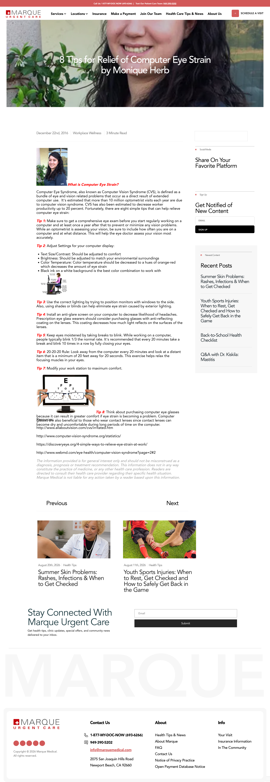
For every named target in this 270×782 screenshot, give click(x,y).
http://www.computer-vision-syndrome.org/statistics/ (78, 436)
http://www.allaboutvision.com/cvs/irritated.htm (74, 428)
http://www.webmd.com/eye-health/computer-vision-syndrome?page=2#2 (96, 452)
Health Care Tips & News (184, 14)
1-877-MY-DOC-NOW (111, 3)
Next (172, 503)
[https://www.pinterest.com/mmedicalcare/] (36, 743)
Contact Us (163, 754)
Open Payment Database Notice (180, 766)
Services (57, 14)
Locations (78, 14)
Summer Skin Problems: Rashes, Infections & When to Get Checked (225, 281)
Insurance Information (234, 741)
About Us (215, 14)
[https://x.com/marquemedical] (16, 743)
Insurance (99, 14)
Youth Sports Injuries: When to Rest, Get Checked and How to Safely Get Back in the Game (220, 310)
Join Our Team (151, 14)
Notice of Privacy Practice (175, 760)
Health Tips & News (170, 735)
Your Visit (225, 735)
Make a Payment (123, 14)
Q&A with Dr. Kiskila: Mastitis (219, 357)
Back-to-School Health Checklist (221, 337)
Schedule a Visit (252, 13)
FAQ (158, 748)
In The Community (232, 748)
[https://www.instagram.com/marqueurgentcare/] (42, 743)
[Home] (23, 14)
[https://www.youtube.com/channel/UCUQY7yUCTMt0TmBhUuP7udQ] (22, 743)
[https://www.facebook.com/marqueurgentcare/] (29, 743)
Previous (56, 503)
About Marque (166, 741)
